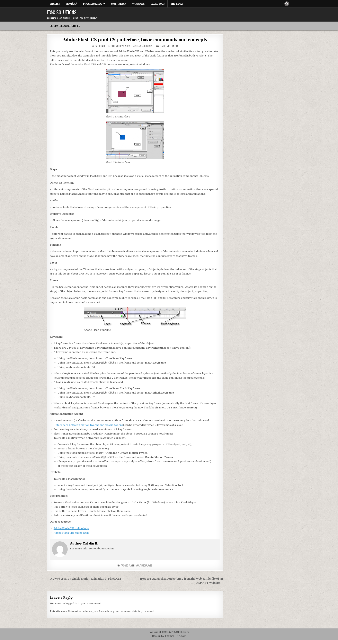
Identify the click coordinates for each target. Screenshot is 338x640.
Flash (162, 46)
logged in (71, 603)
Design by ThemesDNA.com (169, 636)
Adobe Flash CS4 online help (71, 532)
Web (150, 565)
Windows (138, 3)
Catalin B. (100, 46)
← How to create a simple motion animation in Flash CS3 (84, 578)
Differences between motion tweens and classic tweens (88, 425)
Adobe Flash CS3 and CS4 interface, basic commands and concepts (135, 39)
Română (71, 3)
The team (177, 3)
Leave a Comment (145, 46)
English (55, 3)
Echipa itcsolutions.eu (65, 25)
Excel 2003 (158, 3)
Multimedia (118, 3)
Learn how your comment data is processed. (127, 611)
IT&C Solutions (61, 11)
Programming (92, 3)
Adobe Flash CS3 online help (71, 528)
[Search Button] (286, 3)
